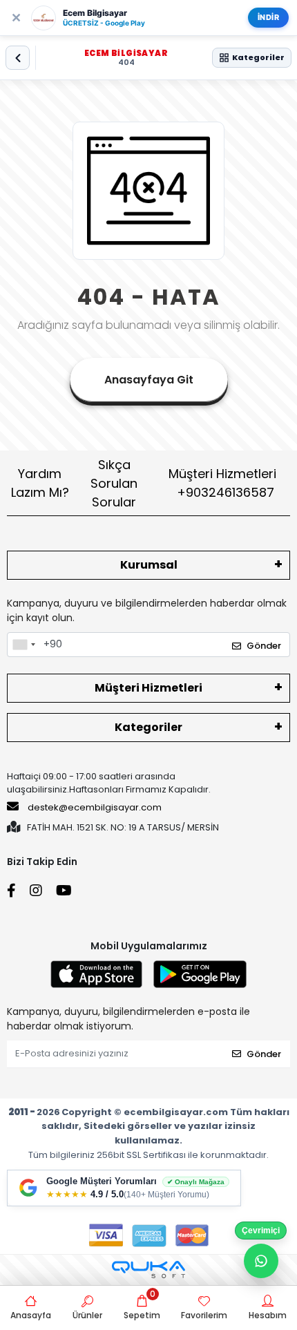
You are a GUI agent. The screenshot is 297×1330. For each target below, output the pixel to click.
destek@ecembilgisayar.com (95, 807)
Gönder (264, 645)
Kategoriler (148, 727)
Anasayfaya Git (148, 380)
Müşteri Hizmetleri (222, 483)
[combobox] (23, 644)
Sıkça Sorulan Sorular (113, 483)
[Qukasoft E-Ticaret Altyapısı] (148, 1269)
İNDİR (269, 17)
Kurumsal (149, 565)
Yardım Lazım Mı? (40, 483)
